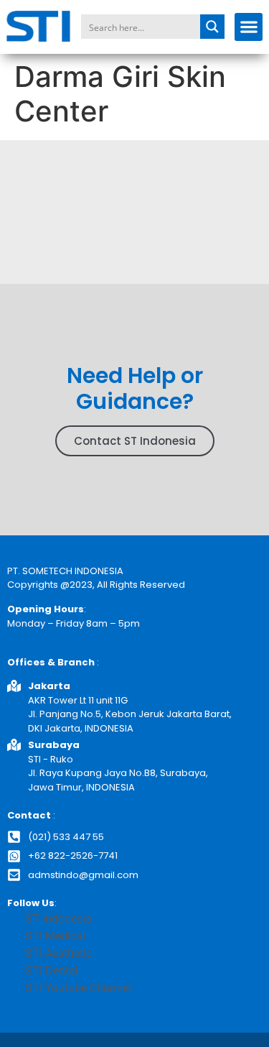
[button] (249, 27)
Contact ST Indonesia (135, 440)
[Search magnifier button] (212, 26)
